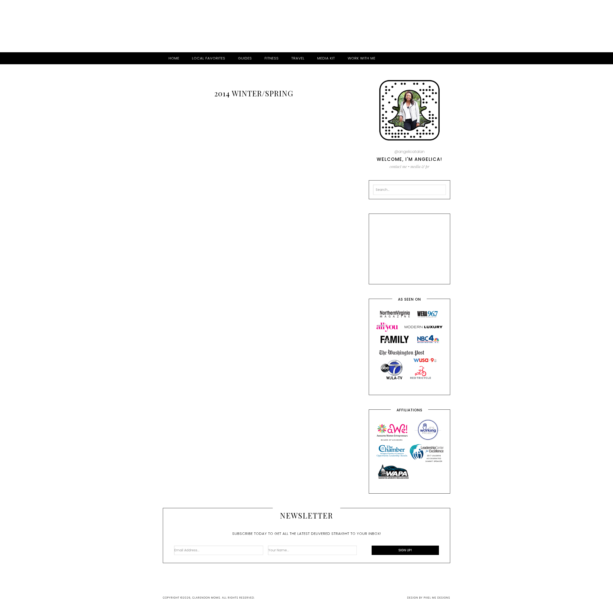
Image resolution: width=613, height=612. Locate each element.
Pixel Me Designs (437, 598)
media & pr (419, 166)
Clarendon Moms (306, 24)
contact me (398, 166)
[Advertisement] (409, 248)
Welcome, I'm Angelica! (409, 159)
